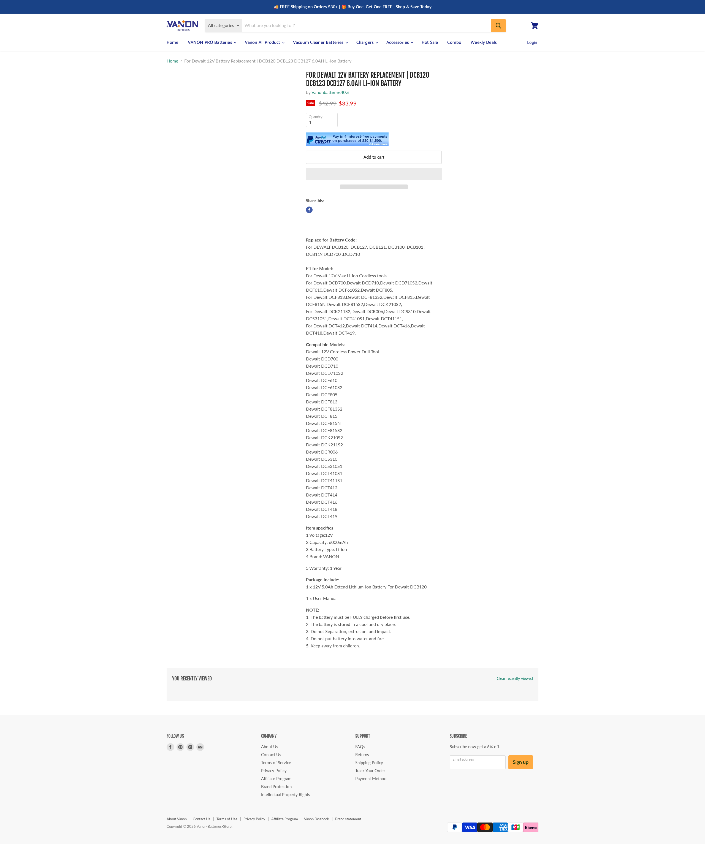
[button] (374, 174)
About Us (269, 746)
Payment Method (370, 778)
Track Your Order (370, 770)
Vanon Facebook (316, 819)
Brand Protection (276, 786)
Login (532, 42)
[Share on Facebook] (309, 210)
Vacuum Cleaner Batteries (319, 42)
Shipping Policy (369, 762)
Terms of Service (276, 762)
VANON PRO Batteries (210, 42)
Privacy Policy (274, 770)
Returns (362, 754)
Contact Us (271, 754)
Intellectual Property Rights (285, 794)
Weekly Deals (484, 42)
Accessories (398, 42)
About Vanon (177, 819)
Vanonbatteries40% (330, 92)
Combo (454, 42)
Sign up (520, 762)
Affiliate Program (276, 778)
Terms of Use (226, 819)
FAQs (360, 746)
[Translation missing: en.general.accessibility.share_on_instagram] (318, 210)
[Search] (498, 25)
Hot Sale (430, 42)
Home (172, 42)
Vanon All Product (263, 42)
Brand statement (348, 819)
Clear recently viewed (515, 678)
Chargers (365, 42)
